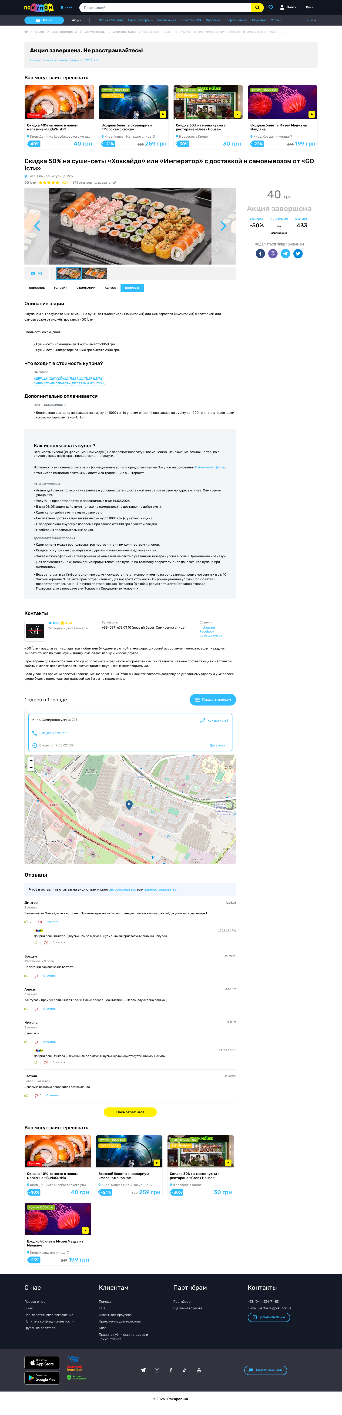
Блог (102, 1328)
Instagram (207, 628)
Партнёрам (182, 1302)
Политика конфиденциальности (49, 1321)
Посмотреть (40, 113)
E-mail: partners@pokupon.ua (270, 1308)
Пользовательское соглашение (48, 1315)
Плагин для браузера (115, 1315)
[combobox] (165, 7)
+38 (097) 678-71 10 (54, 733)
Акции (76, 20)
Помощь (105, 1302)
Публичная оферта (187, 1308)
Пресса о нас (34, 1302)
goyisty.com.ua (211, 635)
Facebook (207, 631)
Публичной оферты (210, 467)
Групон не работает (39, 1328)
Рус (309, 7)
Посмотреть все (130, 1112)
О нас (28, 1308)
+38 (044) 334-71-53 (263, 1302)
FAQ (102, 1308)
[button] (129, 805)
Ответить (53, 922)
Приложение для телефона (120, 1321)
